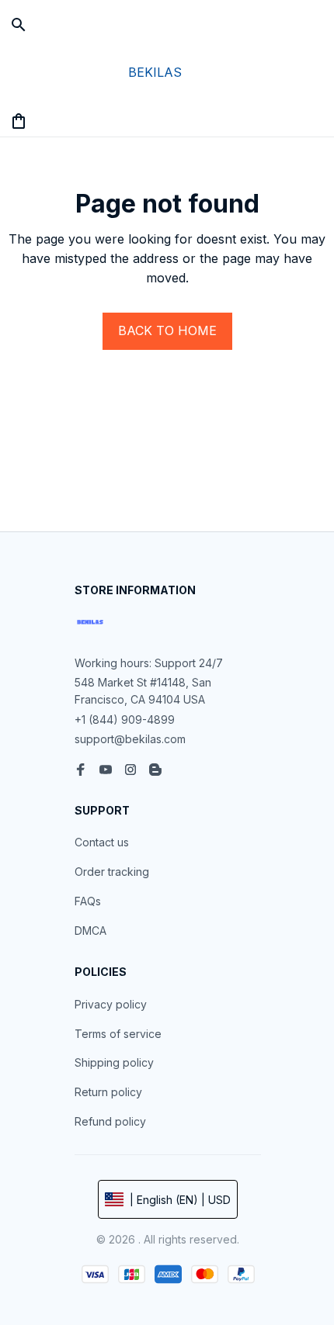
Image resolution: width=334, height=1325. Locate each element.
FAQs (88, 901)
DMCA (90, 930)
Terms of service (118, 1033)
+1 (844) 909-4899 (125, 719)
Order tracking (112, 871)
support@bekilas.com (130, 739)
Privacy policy (111, 1004)
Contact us (102, 842)
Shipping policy (114, 1062)
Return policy (108, 1091)
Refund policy (110, 1121)
